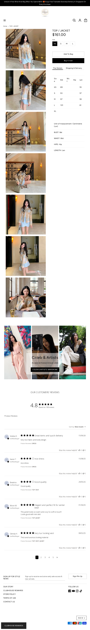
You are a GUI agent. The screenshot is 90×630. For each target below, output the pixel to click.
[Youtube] (73, 591)
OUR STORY (8, 587)
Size (53, 39)
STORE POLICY (9, 594)
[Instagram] (77, 591)
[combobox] (77, 427)
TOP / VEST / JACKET (38, 541)
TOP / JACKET (36, 518)
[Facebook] (69, 591)
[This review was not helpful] (83, 450)
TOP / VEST (35, 490)
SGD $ (80, 618)
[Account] (80, 19)
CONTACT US (9, 602)
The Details (57, 68)
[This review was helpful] (79, 450)
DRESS (34, 443)
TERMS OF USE (9, 598)
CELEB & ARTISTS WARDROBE (45, 369)
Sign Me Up (77, 576)
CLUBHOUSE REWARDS (13, 590)
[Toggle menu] (4, 20)
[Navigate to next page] (57, 557)
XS (55, 44)
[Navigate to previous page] (33, 557)
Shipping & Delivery (74, 68)
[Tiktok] (81, 591)
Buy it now (68, 61)
